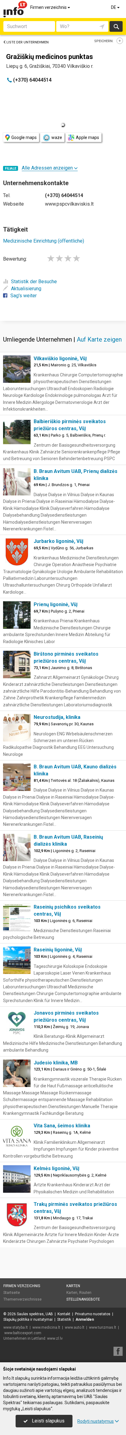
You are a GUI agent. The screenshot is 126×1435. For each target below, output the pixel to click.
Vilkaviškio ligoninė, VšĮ (60, 358)
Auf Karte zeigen (99, 339)
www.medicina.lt (46, 1327)
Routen (85, 1292)
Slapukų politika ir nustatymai (28, 1319)
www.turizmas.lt (102, 1327)
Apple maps (87, 137)
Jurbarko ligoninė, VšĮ (58, 541)
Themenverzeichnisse (22, 1299)
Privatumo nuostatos (92, 1314)
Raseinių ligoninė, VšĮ (58, 950)
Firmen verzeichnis (49, 7)
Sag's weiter (23, 295)
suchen (116, 26)
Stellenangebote (83, 1299)
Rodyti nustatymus (95, 1421)
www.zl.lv (55, 1338)
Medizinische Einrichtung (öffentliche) (43, 241)
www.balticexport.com (22, 1333)
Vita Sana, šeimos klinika (62, 1126)
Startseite (11, 1292)
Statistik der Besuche (34, 281)
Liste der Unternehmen (27, 42)
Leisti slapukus (48, 1421)
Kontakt (63, 1314)
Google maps (24, 137)
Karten (73, 1286)
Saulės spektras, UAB (35, 1314)
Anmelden (85, 1319)
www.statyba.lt (15, 1327)
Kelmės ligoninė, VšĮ (57, 1168)
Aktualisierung (26, 288)
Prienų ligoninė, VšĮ (56, 604)
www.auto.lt (74, 1327)
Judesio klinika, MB (56, 1063)
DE (114, 7)
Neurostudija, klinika (57, 717)
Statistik (64, 1319)
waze (56, 137)
